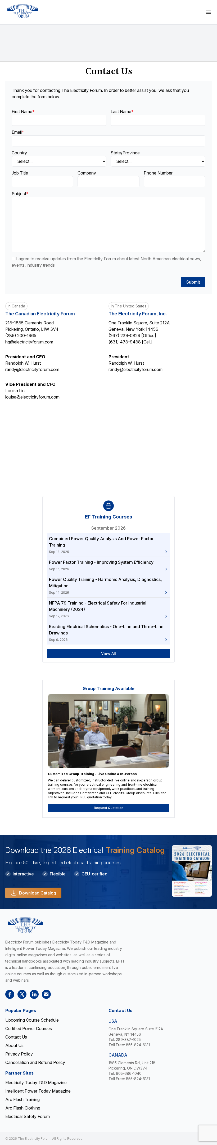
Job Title (20, 173)
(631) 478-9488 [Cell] (130, 342)
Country (19, 152)
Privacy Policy (19, 1054)
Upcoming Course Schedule (32, 1020)
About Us (14, 1045)
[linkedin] (34, 994)
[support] (46, 994)
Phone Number (158, 173)
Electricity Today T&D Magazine (36, 1082)
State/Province (125, 152)
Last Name (122, 111)
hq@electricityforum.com (29, 342)
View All (108, 653)
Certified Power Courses (28, 1028)
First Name (23, 111)
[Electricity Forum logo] (22, 11)
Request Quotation (108, 808)
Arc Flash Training (22, 1099)
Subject (20, 193)
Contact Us (16, 1037)
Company (87, 173)
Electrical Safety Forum (27, 1116)
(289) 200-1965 (20, 335)
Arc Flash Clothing (22, 1108)
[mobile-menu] (208, 12)
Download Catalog (37, 893)
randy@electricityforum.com (32, 369)
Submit (193, 282)
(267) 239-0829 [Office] (132, 335)
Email (18, 132)
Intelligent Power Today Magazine (38, 1091)
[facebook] (9, 994)
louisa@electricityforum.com (32, 397)
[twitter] (21, 994)
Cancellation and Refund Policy (35, 1062)
